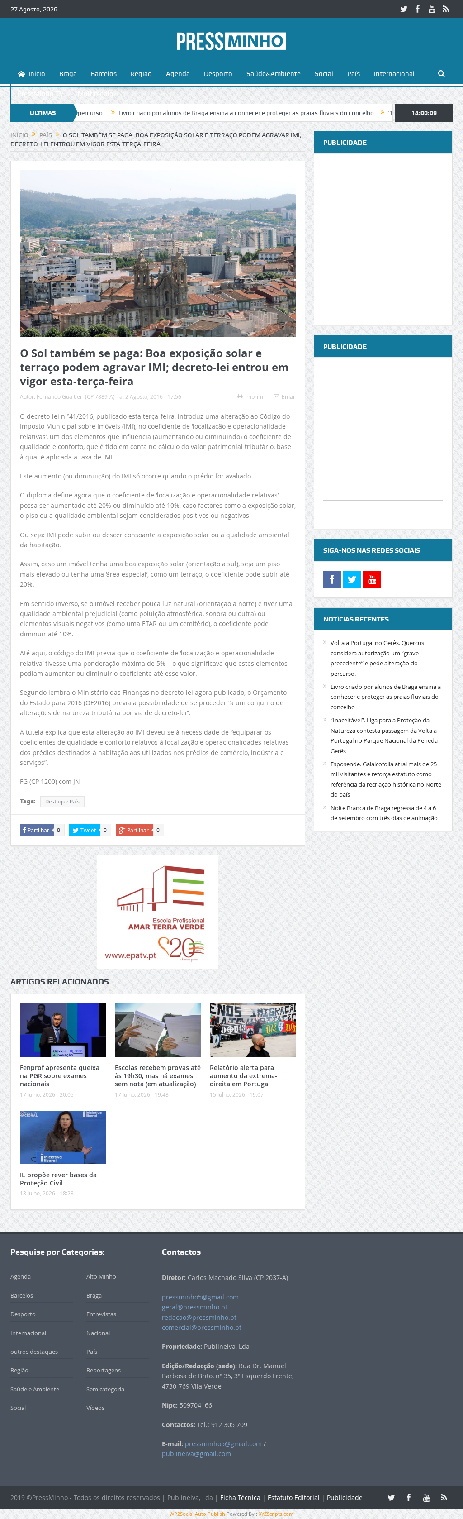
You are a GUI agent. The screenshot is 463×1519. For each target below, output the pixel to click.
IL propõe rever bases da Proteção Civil (58, 1178)
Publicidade (345, 1497)
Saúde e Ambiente (34, 1389)
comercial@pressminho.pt (201, 1327)
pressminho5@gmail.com (200, 1297)
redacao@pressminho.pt (199, 1317)
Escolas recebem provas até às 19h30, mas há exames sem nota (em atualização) (158, 1075)
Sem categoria (105, 1389)
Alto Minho (101, 1276)
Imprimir (256, 396)
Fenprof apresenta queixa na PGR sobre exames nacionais (59, 1075)
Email (289, 396)
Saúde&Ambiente (273, 74)
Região (141, 74)
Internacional (394, 74)
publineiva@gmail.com (196, 1453)
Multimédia (95, 94)
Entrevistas (101, 1314)
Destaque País (62, 801)
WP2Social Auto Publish (197, 1513)
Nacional (98, 1333)
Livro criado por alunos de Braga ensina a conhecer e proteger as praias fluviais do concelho (204, 112)
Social (324, 74)
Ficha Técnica (240, 1497)
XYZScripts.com (276, 1513)
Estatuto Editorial (294, 1497)
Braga (68, 74)
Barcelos (104, 74)
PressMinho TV (41, 94)
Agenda (178, 74)
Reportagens (103, 1370)
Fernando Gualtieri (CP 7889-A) (76, 396)
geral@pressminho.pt (194, 1307)
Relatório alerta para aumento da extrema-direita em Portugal (243, 1075)
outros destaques (34, 1351)
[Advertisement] (383, 239)
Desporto (218, 74)
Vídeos (95, 1408)
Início (36, 74)
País (353, 74)
